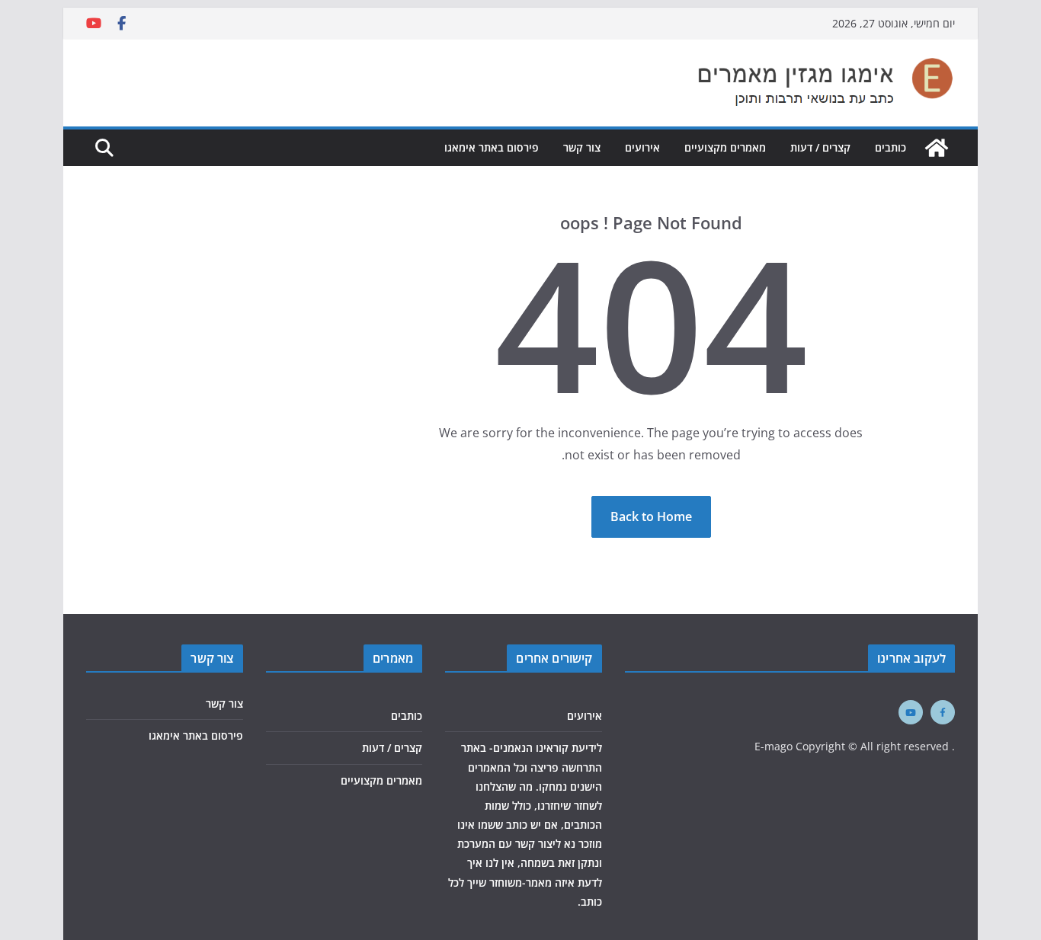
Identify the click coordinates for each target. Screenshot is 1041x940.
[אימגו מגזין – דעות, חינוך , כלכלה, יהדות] (936, 147)
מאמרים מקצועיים (725, 147)
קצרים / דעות (820, 147)
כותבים (890, 147)
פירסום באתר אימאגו (491, 147)
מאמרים (393, 658)
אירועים (642, 147)
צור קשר (582, 147)
